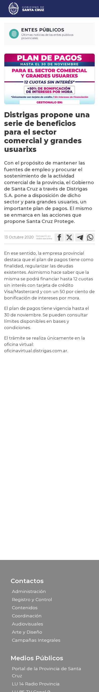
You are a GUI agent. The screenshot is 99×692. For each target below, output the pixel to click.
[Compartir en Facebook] (59, 237)
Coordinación (27, 615)
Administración (29, 591)
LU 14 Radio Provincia (36, 683)
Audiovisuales (27, 623)
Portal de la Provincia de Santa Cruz (46, 672)
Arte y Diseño (27, 632)
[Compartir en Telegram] (79, 237)
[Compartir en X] (69, 237)
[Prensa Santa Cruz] (26, 8)
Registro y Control (32, 599)
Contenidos (25, 607)
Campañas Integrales (36, 640)
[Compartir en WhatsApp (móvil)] (90, 237)
